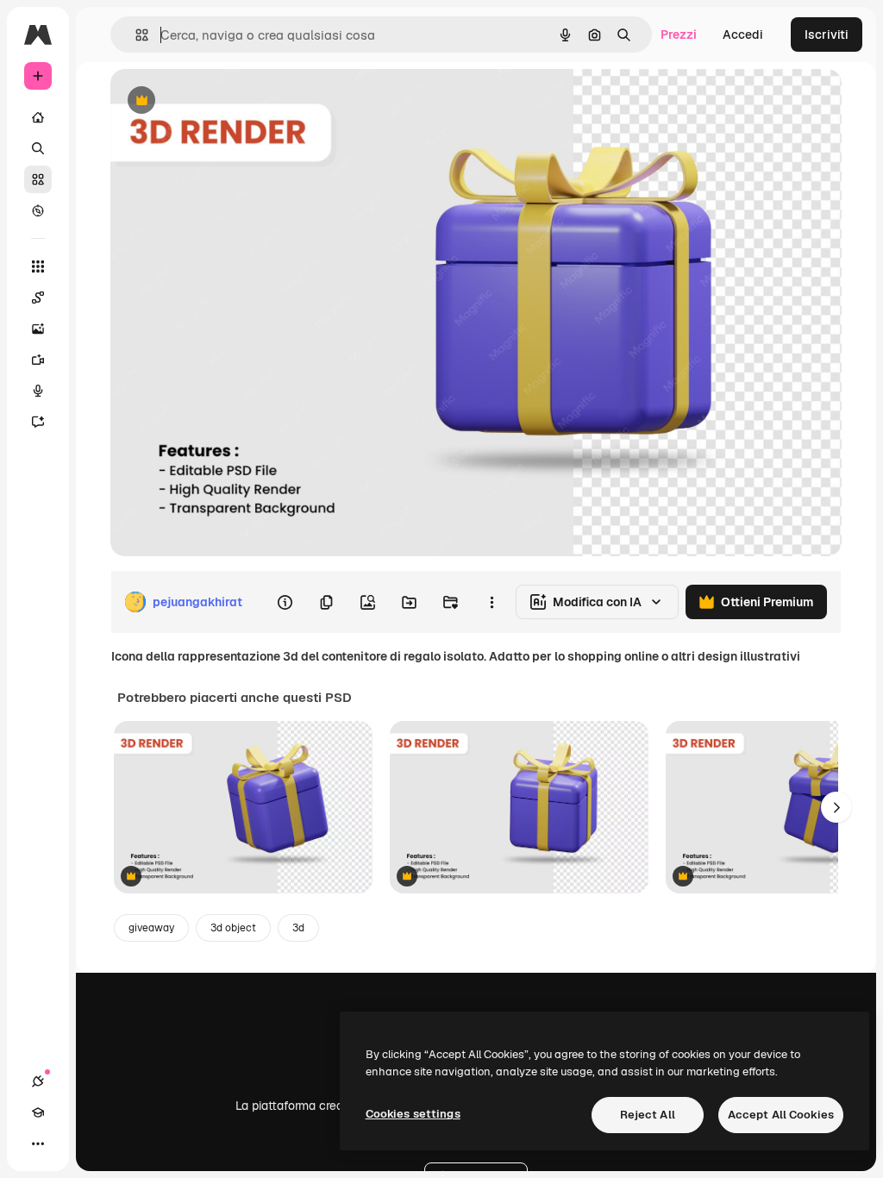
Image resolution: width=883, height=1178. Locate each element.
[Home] (38, 117)
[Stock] (38, 179)
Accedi (743, 34)
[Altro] (38, 1143)
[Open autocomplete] (135, 34)
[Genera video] (38, 359)
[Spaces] (38, 297)
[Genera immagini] (38, 328)
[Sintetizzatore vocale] (38, 390)
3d (298, 928)
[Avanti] (836, 807)
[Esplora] (38, 210)
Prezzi (679, 34)
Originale (224, 101)
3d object (233, 928)
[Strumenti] (38, 266)
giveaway (151, 928)
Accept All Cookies (781, 1114)
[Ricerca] (38, 148)
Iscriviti (827, 34)
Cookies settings (413, 1113)
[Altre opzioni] (491, 602)
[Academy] (38, 1112)
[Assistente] (38, 421)
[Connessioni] (38, 1081)
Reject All (647, 1114)
